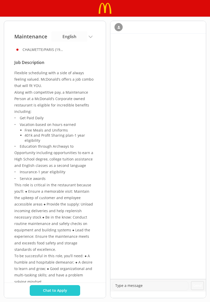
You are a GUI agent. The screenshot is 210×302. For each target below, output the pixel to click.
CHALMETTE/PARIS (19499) (43, 49)
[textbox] (150, 285)
